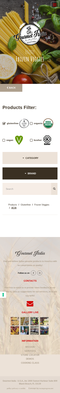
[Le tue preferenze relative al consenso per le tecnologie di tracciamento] (3, 295)
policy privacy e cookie (16, 388)
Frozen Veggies (41, 204)
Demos (30, 359)
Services (30, 351)
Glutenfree (26, 204)
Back (12, 87)
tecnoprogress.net (46, 388)
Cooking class (30, 363)
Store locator (30, 355)
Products (12, 204)
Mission (30, 347)
